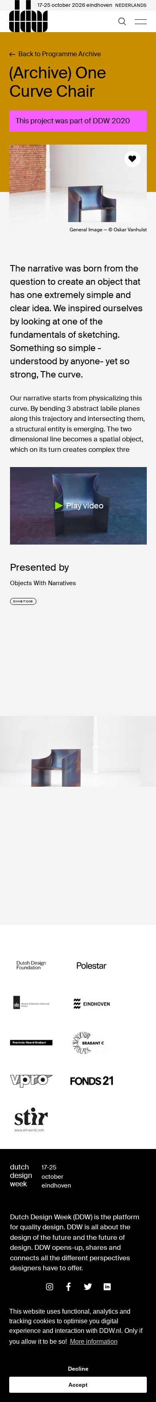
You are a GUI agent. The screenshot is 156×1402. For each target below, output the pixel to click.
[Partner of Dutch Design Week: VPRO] (31, 1081)
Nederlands (131, 5)
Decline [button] (78, 1368)
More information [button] (94, 1341)
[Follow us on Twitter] (88, 1287)
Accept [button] (78, 1385)
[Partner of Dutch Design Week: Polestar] (92, 965)
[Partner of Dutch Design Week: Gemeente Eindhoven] (92, 1004)
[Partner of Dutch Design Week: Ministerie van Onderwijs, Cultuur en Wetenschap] (31, 1004)
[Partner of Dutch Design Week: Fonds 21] (92, 1081)
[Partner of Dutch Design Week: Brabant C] (92, 1042)
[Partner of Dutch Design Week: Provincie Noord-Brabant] (31, 1042)
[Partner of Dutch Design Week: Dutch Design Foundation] (31, 965)
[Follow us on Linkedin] (107, 1287)
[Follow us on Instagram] (49, 1287)
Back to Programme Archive (59, 54)
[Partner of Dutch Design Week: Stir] (31, 1120)
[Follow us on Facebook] (69, 1287)
